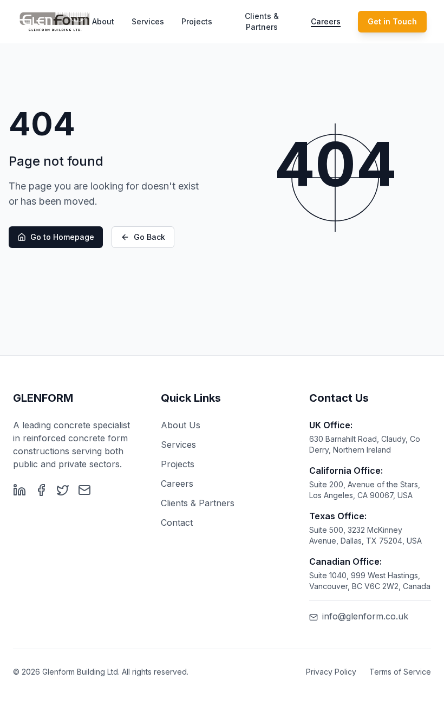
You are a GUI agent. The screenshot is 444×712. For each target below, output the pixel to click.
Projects (196, 21)
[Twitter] (62, 490)
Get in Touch (392, 21)
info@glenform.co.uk (365, 616)
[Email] (84, 490)
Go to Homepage (62, 236)
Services (148, 21)
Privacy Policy (331, 671)
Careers (326, 21)
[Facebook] (41, 490)
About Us (180, 425)
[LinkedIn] (19, 490)
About (103, 21)
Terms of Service (400, 671)
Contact (177, 522)
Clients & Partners (262, 21)
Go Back (149, 236)
